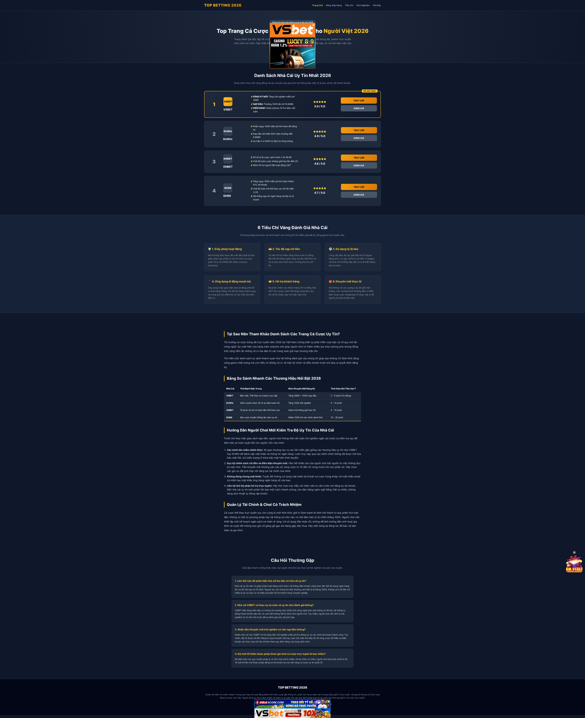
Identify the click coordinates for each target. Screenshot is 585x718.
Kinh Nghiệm (363, 5)
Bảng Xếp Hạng (334, 5)
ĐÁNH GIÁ (359, 108)
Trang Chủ (317, 5)
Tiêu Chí (349, 5)
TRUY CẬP (358, 100)
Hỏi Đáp (377, 5)
